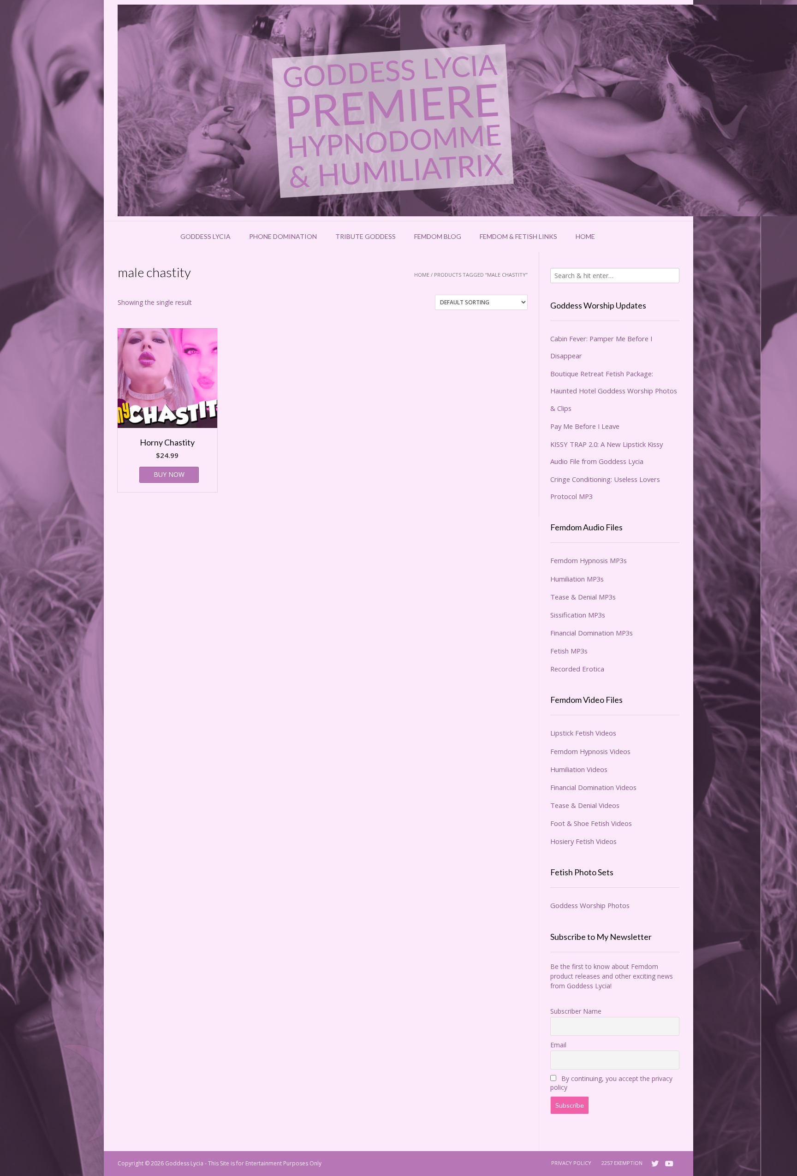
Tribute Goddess (365, 236)
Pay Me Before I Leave (584, 426)
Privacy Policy (571, 1162)
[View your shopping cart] (616, 236)
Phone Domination (283, 236)
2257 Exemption (621, 1162)
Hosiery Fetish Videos (583, 841)
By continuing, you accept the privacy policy (611, 1083)
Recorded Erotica (577, 668)
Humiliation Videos (578, 769)
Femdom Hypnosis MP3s (588, 560)
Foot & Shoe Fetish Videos (591, 823)
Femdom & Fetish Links (518, 236)
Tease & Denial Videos (584, 805)
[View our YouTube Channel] (669, 1164)
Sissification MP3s (577, 614)
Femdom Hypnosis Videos (590, 751)
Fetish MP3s (569, 650)
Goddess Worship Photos (590, 905)
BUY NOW (169, 474)
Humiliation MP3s (577, 578)
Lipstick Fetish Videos (583, 732)
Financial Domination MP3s (591, 632)
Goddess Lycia (205, 236)
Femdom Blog (437, 236)
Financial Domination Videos (593, 787)
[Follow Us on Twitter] (655, 1164)
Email (558, 1044)
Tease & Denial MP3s (583, 596)
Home (585, 236)
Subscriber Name (575, 1011)
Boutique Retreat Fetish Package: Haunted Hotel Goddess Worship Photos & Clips (613, 390)
